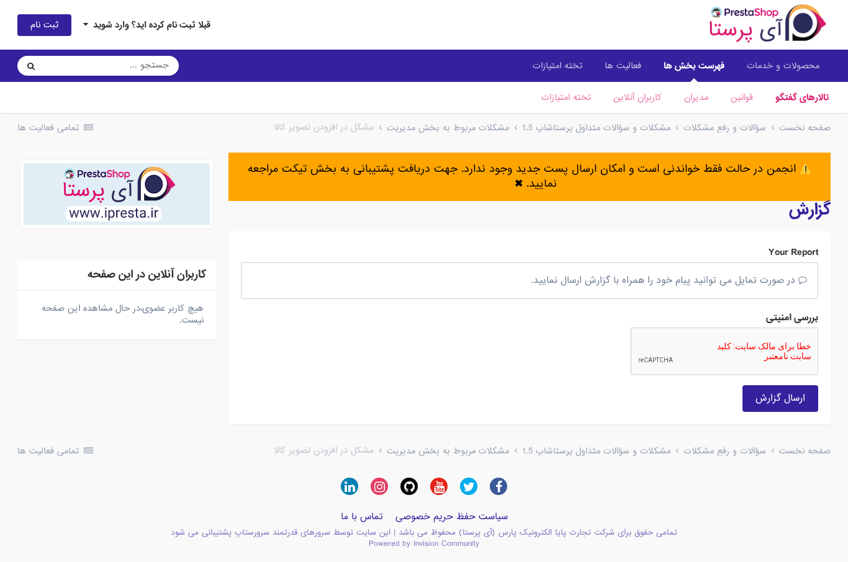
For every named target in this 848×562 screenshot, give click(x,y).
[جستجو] (31, 66)
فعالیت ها (623, 66)
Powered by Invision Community (424, 544)
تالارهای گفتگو (802, 97)
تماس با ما (362, 516)
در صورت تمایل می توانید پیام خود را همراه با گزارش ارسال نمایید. (664, 280)
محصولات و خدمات (783, 66)
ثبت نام (44, 25)
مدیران (696, 97)
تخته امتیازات (566, 97)
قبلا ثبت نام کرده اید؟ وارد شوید (149, 25)
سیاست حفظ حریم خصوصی (451, 516)
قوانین (742, 97)
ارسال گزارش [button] (780, 398)
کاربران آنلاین (637, 97)
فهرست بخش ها (694, 66)
